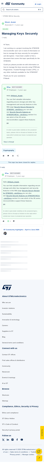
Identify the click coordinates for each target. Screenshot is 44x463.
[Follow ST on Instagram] (12, 440)
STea (8, 87)
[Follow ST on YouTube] (22, 440)
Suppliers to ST (7, 331)
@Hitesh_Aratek (17, 96)
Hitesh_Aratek (10, 22)
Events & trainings (8, 377)
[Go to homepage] (7, 290)
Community (6, 366)
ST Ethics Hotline (8, 418)
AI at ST (5, 383)
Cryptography (8, 150)
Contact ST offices (8, 354)
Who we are (6, 302)
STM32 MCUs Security (11, 16)
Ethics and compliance (10, 413)
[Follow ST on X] (3, 440)
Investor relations (8, 308)
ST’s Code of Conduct (10, 424)
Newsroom (6, 372)
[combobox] (22, 9)
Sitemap (5, 401)
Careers (5, 325)
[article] (22, 197)
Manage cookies (28, 454)
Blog (3, 337)
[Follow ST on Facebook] (17, 440)
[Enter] (3, 9)
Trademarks (35, 452)
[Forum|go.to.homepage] (15, 4)
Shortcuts (5, 395)
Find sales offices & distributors (13, 360)
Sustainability (7, 314)
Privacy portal (15, 454)
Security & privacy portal (11, 430)
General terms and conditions (12, 343)
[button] (2, 4)
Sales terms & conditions (19, 452)
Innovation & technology (11, 320)
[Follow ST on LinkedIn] (8, 440)
